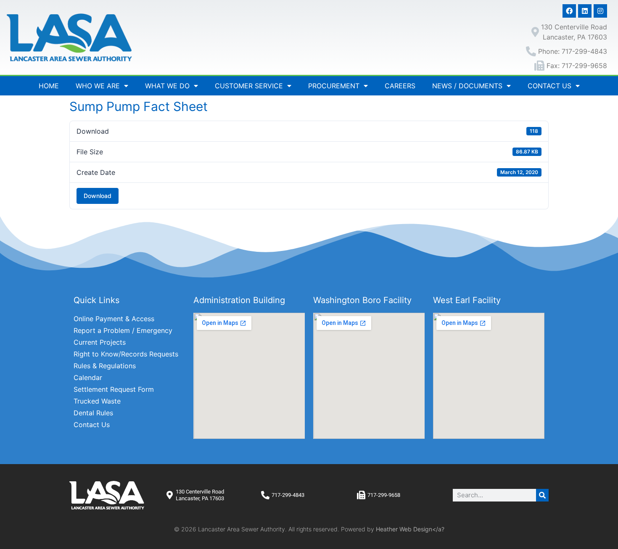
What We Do (167, 86)
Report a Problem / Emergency (123, 330)
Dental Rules (93, 413)
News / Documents (467, 86)
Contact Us (549, 86)
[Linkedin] (585, 11)
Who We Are (98, 86)
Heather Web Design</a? (410, 529)
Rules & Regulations (105, 366)
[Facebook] (569, 11)
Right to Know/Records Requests (126, 354)
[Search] (542, 495)
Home (49, 86)
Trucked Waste (97, 401)
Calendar (88, 377)
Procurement (333, 86)
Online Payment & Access (114, 318)
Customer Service (249, 86)
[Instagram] (600, 11)
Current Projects (100, 342)
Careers (400, 86)
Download (97, 195)
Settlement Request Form (114, 389)
